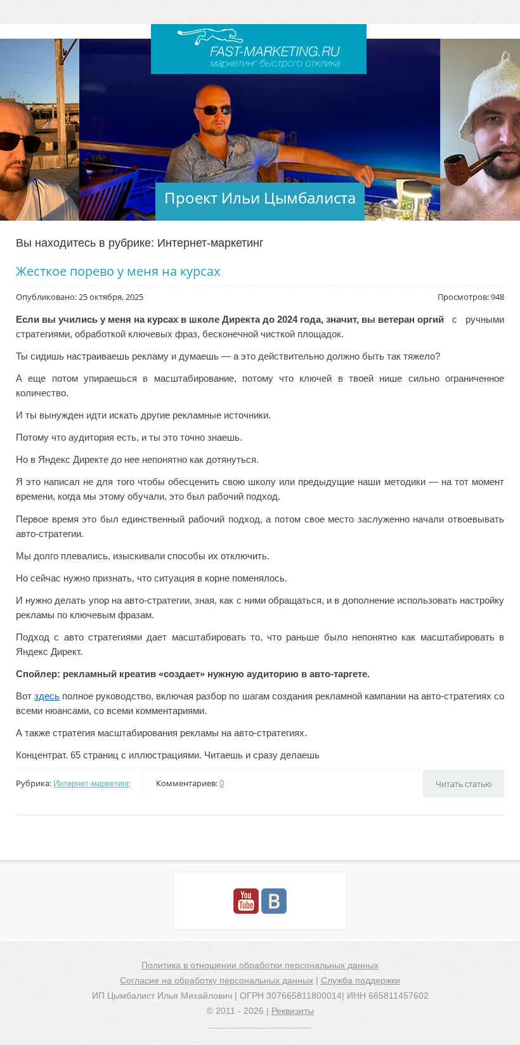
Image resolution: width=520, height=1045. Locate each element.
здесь (47, 696)
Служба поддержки (360, 980)
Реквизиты (292, 1011)
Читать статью (463, 783)
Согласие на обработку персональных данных (216, 980)
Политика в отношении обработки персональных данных (260, 965)
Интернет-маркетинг (91, 783)
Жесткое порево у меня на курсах (118, 271)
